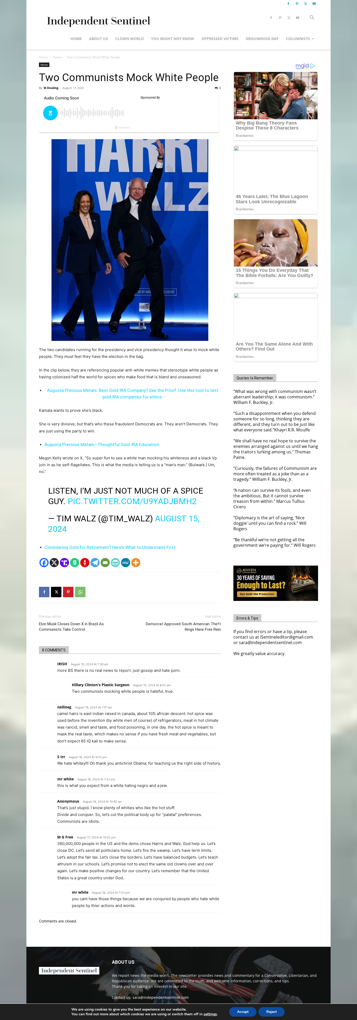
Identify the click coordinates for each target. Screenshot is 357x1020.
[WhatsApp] (80, 592)
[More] (135, 562)
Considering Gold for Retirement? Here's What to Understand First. (110, 547)
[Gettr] (84, 562)
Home (76, 38)
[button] (312, 18)
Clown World (129, 38)
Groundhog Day (262, 38)
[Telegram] (95, 562)
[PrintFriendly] (115, 562)
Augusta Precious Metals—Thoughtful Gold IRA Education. (102, 444)
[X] (305, 3)
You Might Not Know (172, 38)
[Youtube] (314, 3)
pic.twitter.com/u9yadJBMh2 (132, 501)
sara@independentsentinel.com (161, 997)
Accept (243, 1011)
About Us (98, 38)
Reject (271, 1011)
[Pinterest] (297, 3)
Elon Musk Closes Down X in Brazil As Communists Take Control (71, 627)
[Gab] (74, 562)
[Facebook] (288, 3)
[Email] (105, 562)
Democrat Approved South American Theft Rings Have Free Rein (183, 627)
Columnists (298, 38)
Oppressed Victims (219, 38)
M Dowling (51, 88)
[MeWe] (125, 562)
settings (210, 1014)
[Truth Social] (64, 562)
